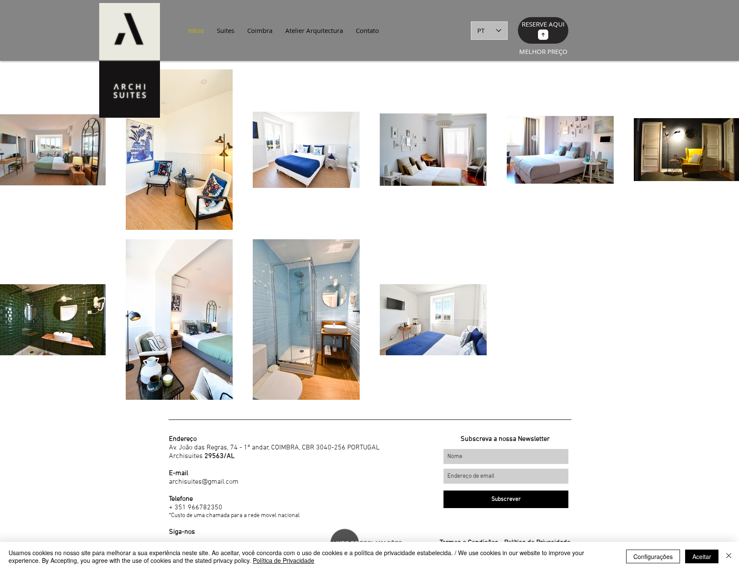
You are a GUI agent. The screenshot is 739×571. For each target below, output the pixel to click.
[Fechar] (729, 556)
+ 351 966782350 (195, 507)
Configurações (653, 556)
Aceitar (701, 556)
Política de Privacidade (283, 560)
